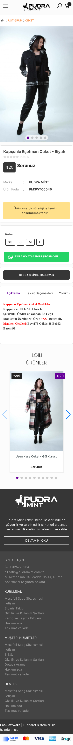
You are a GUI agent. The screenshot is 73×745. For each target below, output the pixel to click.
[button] (28, 138)
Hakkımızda (13, 623)
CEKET (29, 20)
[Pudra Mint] (36, 7)
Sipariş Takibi (14, 608)
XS (10, 242)
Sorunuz (26, 165)
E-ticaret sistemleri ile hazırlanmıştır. (27, 727)
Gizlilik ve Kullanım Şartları (24, 613)
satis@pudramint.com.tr (26, 572)
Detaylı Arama (15, 664)
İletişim (10, 603)
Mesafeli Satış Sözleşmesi (24, 598)
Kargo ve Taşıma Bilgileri (23, 618)
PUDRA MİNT (39, 182)
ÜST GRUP (15, 20)
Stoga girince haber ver (36, 274)
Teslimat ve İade (17, 628)
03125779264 (18, 567)
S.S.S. (9, 654)
